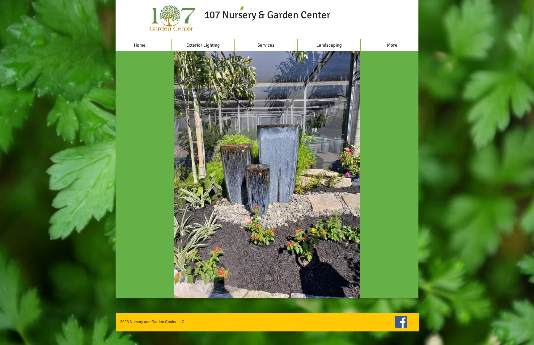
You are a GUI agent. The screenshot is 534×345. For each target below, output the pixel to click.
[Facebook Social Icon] (401, 322)
